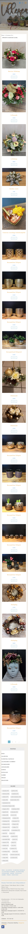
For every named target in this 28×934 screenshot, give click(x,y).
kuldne (15, 818)
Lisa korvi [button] (14, 76)
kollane (5, 815)
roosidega (6, 851)
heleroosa (6, 793)
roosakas (13, 848)
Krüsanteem (6, 818)
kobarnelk (14, 812)
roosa (5, 848)
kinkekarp (15, 809)
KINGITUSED (4, 780)
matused (6, 830)
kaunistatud (6, 802)
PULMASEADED (5, 764)
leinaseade (15, 821)
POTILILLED (4, 772)
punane (6, 842)
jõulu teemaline (16, 796)
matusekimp (16, 830)
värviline (14, 857)
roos (14, 845)
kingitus (6, 809)
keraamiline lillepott (8, 806)
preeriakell (6, 839)
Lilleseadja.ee (6, 3)
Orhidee (5, 836)
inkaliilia (15, 793)
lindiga (15, 827)
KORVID (3, 769)
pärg (14, 842)
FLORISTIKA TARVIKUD (7, 759)
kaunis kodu (15, 799)
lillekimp (6, 824)
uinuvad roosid (15, 854)
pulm (15, 839)
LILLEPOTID (4, 756)
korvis (13, 815)
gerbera (14, 790)
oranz (12, 833)
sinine (15, 851)
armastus (6, 790)
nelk (5, 833)
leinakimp (6, 821)
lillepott (15, 824)
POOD (3, 753)
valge (5, 857)
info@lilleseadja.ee (6, 902)
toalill (5, 854)
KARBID (3, 775)
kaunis (5, 799)
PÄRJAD (3, 777)
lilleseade (6, 827)
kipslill (5, 812)
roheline (6, 845)
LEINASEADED (5, 767)
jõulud (5, 796)
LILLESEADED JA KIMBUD (8, 761)
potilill (14, 836)
